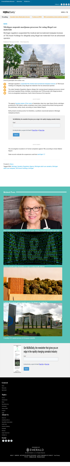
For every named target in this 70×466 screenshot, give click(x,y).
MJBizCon (27, 1)
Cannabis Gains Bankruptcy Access (20, 17)
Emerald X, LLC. (32, 452)
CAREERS (17, 455)
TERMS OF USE (32, 457)
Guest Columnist (5, 432)
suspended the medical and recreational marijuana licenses (38, 84)
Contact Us (4, 435)
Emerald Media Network (8, 1)
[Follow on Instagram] (69, 4)
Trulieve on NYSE (37, 17)
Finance (3, 410)
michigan (31, 168)
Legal (3, 412)
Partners (3, 430)
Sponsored (4, 390)
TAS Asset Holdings (22, 168)
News (5, 24)
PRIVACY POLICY (41, 457)
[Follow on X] (66, 4)
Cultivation (4, 406)
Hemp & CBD (5, 408)
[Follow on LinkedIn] (64, 4)
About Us (4, 417)
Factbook (4, 428)
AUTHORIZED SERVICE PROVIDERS (28, 455)
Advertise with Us (6, 420)
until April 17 (41, 154)
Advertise (19, 1)
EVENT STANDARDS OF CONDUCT (45, 455)
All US (3, 397)
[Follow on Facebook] (61, 4)
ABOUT (12, 455)
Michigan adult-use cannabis (43, 166)
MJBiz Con (4, 424)
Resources (4, 388)
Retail (3, 402)
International (4, 399)
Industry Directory (6, 426)
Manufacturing (5, 404)
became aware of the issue (24, 103)
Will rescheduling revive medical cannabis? (56, 17)
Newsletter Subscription (7, 422)
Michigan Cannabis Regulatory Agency (23, 166)
